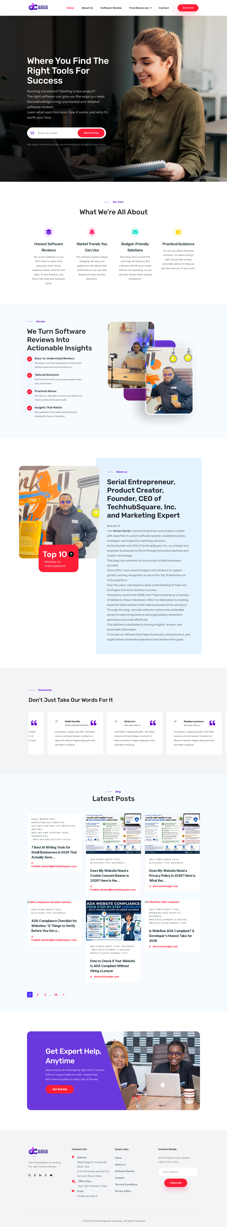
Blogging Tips (100, 862)
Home (70, 7)
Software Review (111, 7)
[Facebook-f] (35, 1175)
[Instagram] (29, 1175)
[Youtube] (51, 1175)
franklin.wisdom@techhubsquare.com (54, 866)
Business (118, 862)
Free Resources (139, 7)
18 (55, 994)
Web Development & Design (111, 949)
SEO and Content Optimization (53, 826)
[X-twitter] (45, 1175)
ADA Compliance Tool (105, 859)
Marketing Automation (47, 822)
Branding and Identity (165, 913)
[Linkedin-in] (40, 1175)
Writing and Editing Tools (52, 839)
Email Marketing (43, 819)
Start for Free (91, 133)
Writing (36, 829)
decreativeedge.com (165, 886)
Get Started (60, 1089)
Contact (164, 7)
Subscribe (188, 7)
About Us (87, 7)
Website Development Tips (109, 953)
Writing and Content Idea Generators (49, 834)
